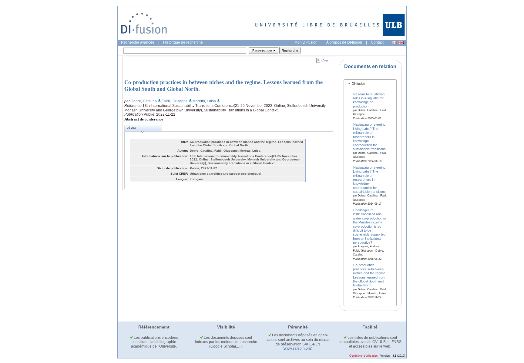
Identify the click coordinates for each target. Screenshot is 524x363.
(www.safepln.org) (297, 348)
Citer (324, 60)
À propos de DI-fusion (344, 42)
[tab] (370, 83)
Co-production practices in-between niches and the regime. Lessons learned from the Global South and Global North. (223, 85)
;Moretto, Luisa (204, 101)
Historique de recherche (183, 42)
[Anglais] (401, 42)
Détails (131, 128)
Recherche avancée (137, 42)
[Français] (394, 42)
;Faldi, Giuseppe (174, 101)
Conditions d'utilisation (363, 355)
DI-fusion (358, 83)
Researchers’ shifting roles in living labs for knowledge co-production (369, 100)
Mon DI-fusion (305, 42)
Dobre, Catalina (144, 101)
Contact (377, 42)
